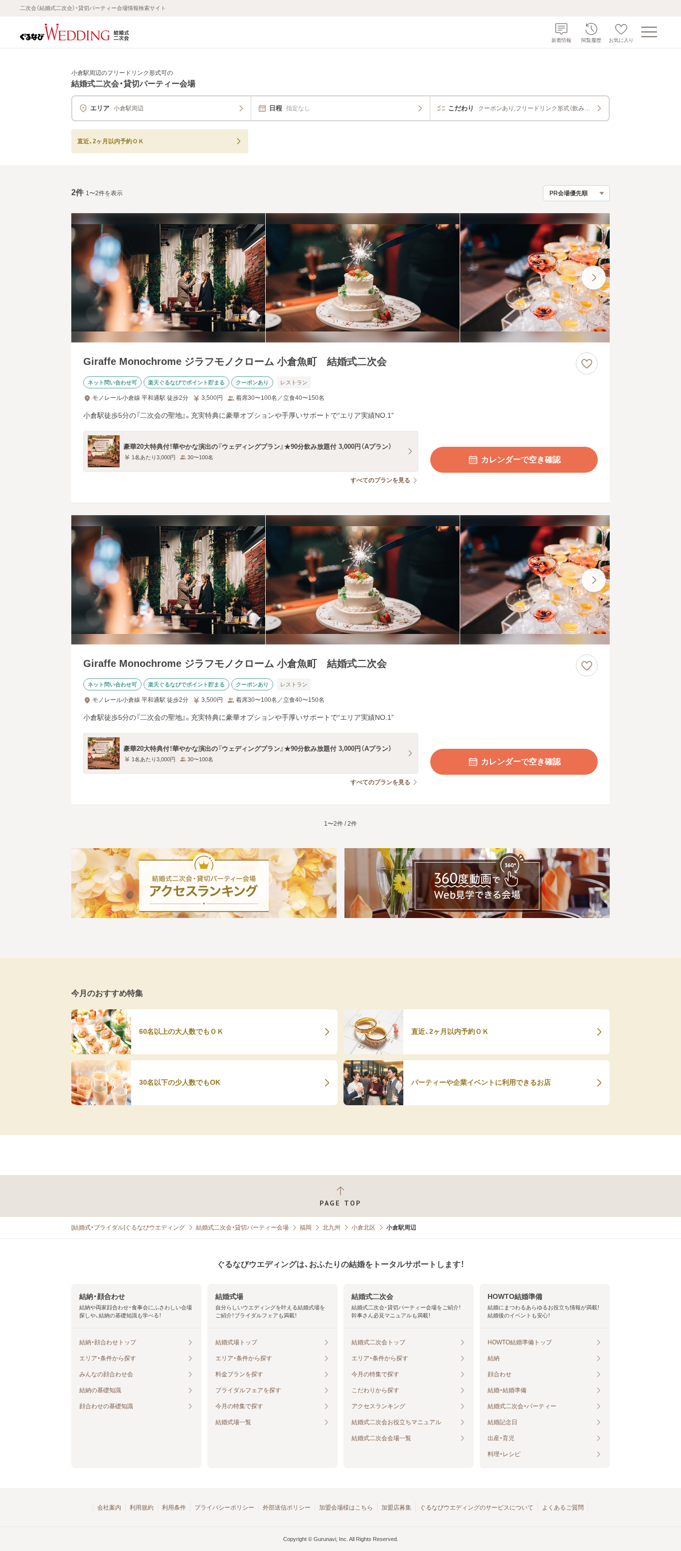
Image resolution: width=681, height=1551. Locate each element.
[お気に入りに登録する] (587, 363)
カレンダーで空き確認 (521, 459)
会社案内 (109, 1507)
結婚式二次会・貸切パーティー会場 (242, 1227)
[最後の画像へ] (594, 278)
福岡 (306, 1227)
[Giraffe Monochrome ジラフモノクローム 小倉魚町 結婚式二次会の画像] (340, 277)
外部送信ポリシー (287, 1507)
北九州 (331, 1227)
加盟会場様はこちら (346, 1507)
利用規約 (142, 1507)
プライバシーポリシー (224, 1507)
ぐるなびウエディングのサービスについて (476, 1507)
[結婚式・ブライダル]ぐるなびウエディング (128, 1227)
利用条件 (174, 1507)
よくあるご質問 (563, 1507)
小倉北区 (363, 1227)
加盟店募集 (396, 1507)
